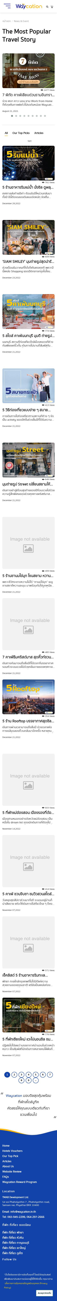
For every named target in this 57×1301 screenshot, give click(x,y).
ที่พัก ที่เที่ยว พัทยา (13, 1232)
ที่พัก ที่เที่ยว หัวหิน (13, 1238)
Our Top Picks (21, 133)
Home (6, 1146)
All (6, 133)
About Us (8, 1166)
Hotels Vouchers (12, 1151)
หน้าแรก (7, 21)
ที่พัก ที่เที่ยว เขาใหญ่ (14, 1248)
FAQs (5, 1177)
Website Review (11, 1171)
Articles (38, 133)
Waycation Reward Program (19, 1182)
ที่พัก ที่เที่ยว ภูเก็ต (12, 1253)
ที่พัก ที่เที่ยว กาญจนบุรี (15, 1243)
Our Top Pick (10, 1156)
